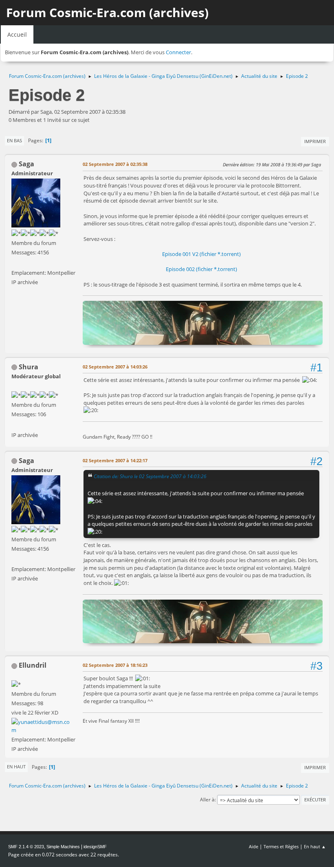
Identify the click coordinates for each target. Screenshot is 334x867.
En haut (16, 766)
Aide (253, 846)
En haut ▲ (315, 846)
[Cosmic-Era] (14, 424)
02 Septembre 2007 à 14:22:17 (115, 460)
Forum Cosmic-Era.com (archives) (107, 12)
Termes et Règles (281, 846)
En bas (14, 140)
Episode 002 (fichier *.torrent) (201, 269)
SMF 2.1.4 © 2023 (26, 846)
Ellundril (32, 665)
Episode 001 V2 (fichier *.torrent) (201, 254)
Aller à (207, 799)
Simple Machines (63, 846)
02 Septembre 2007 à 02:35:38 (115, 164)
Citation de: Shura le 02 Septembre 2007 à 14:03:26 (150, 476)
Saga (26, 163)
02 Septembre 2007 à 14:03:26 (115, 367)
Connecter (178, 52)
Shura (28, 366)
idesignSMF (95, 846)
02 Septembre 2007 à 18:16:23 (115, 665)
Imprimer (315, 141)
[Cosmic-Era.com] (14, 263)
